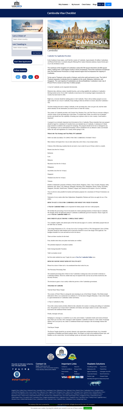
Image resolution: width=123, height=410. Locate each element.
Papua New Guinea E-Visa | (37, 395)
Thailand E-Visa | (74, 397)
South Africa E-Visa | (96, 395)
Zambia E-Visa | (61, 399)
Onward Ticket (104, 376)
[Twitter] (15, 369)
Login (108, 4)
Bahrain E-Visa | (71, 390)
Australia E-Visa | (41, 390)
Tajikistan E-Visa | (64, 397)
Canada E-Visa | (99, 390)
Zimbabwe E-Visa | (71, 399)
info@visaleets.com (43, 366)
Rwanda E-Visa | (57, 395)
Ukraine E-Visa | (16, 399)
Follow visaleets (20, 70)
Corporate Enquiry (92, 374)
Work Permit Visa (104, 374)
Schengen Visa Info (105, 371)
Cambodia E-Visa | (89, 390)
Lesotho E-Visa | (60, 394)
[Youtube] (28, 369)
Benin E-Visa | (80, 390)
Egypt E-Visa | (53, 392)
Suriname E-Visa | (38, 397)
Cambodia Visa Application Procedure (59, 56)
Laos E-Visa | (52, 394)
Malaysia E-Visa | (79, 394)
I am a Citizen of (19, 36)
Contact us (64, 366)
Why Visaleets (63, 4)
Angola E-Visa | (16, 390)
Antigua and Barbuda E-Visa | (51, 397)
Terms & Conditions (67, 369)
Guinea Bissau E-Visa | (99, 392)
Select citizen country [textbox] (20, 39)
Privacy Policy (78, 369)
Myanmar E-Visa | (16, 395)
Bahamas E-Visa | (62, 390)
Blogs (95, 4)
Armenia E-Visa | (32, 390)
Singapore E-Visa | (85, 395)
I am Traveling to (19, 44)
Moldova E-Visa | (98, 394)
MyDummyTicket (104, 378)
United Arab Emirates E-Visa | (29, 399)
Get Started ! (37, 53)
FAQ (63, 374)
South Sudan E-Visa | (17, 397)
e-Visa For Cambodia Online (83, 257)
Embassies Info (91, 369)
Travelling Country (92, 366)
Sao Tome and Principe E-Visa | (71, 395)
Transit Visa (103, 369)
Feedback (77, 374)
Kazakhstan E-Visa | (24, 394)
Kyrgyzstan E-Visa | (43, 394)
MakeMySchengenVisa (93, 378)
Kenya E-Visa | (34, 394)
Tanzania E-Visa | (84, 397)
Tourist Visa (103, 366)
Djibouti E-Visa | (44, 392)
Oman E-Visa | (25, 395)
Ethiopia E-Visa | (61, 392)
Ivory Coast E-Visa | (34, 392)
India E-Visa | (23, 390)
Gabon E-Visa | (70, 392)
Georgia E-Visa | (79, 392)
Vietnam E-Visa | (52, 399)
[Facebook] (13, 369)
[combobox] (27, 40)
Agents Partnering (92, 371)
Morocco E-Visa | (88, 394)
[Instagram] (22, 369)
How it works (65, 371)
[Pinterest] (25, 369)
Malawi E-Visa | (70, 394)
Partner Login (90, 376)
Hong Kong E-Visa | (82, 399)
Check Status (86, 4)
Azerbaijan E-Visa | (52, 390)
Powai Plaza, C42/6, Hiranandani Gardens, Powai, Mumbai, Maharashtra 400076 (47, 368)
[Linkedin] (19, 369)
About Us (76, 366)
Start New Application (22, 61)
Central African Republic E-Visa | (20, 392)
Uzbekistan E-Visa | (42, 399)
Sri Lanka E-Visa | (28, 397)
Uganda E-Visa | (102, 397)
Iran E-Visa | (15, 394)
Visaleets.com (53, 404)
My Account (76, 4)
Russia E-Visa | (49, 395)
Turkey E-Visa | (93, 397)
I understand (87, 408)
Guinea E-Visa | (88, 392)
